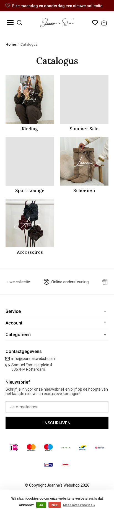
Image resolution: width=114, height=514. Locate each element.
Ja (41, 505)
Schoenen (84, 190)
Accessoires (30, 252)
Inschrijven (57, 422)
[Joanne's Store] (57, 22)
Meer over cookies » (79, 505)
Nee (54, 505)
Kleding (30, 128)
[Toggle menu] (10, 22)
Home (11, 44)
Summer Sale (84, 128)
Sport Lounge (30, 190)
